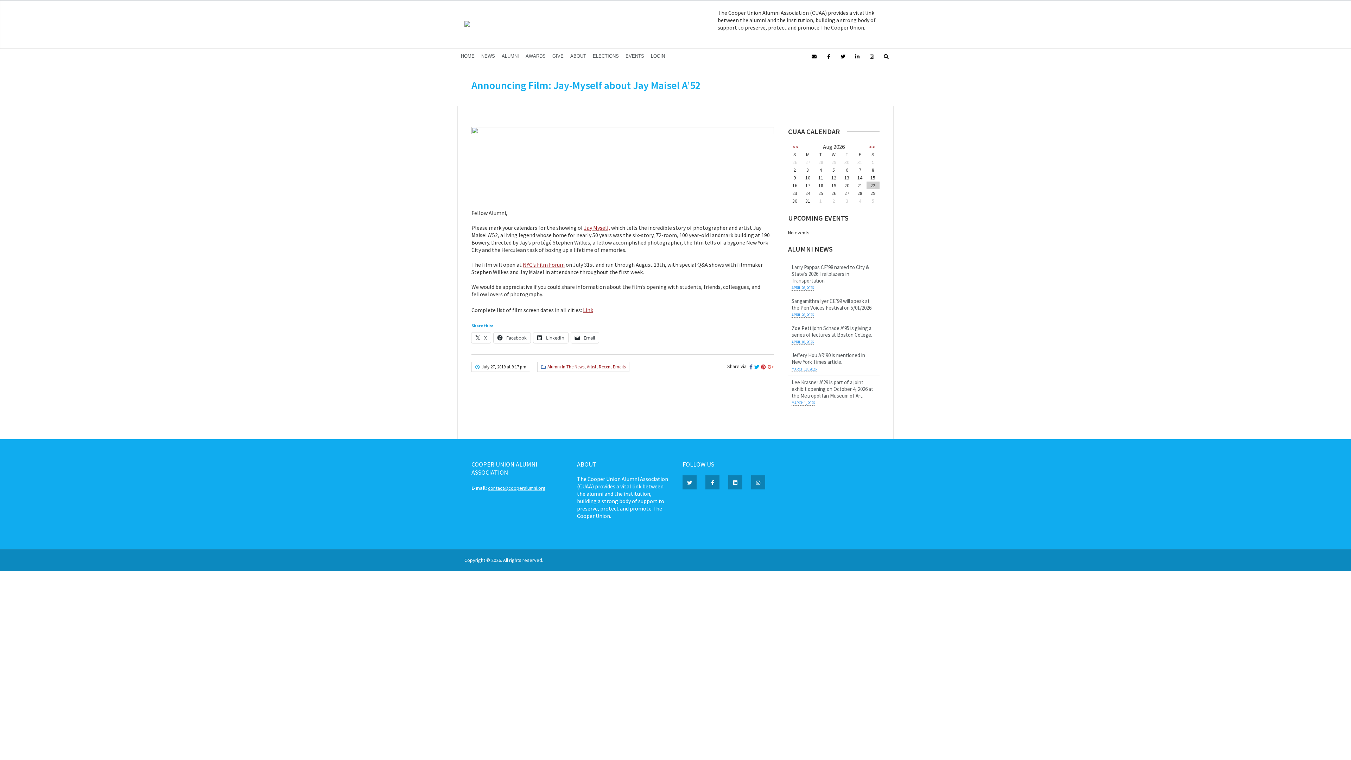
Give (558, 56)
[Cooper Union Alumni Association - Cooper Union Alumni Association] (467, 25)
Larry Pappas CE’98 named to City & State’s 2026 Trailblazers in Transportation (830, 274)
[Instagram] (872, 56)
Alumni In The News (565, 367)
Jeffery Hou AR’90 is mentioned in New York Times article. (828, 358)
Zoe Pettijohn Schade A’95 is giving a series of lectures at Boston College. (832, 331)
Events (635, 56)
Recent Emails (612, 367)
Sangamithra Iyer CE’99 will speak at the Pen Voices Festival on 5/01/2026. (832, 304)
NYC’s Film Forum (544, 264)
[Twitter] (843, 56)
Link (588, 310)
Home (468, 56)
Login (658, 56)
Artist (591, 367)
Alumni (510, 56)
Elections (606, 56)
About (578, 56)
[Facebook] (829, 56)
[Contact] (814, 56)
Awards (536, 56)
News (488, 56)
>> (872, 147)
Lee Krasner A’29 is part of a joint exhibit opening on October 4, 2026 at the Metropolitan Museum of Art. (832, 389)
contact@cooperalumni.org (517, 488)
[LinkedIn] (857, 56)
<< (795, 147)
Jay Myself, (597, 227)
